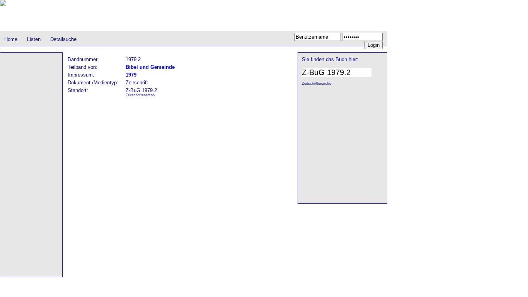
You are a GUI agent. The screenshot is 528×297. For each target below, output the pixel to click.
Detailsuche (63, 39)
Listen (34, 39)
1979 (131, 75)
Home (10, 39)
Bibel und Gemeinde (150, 67)
